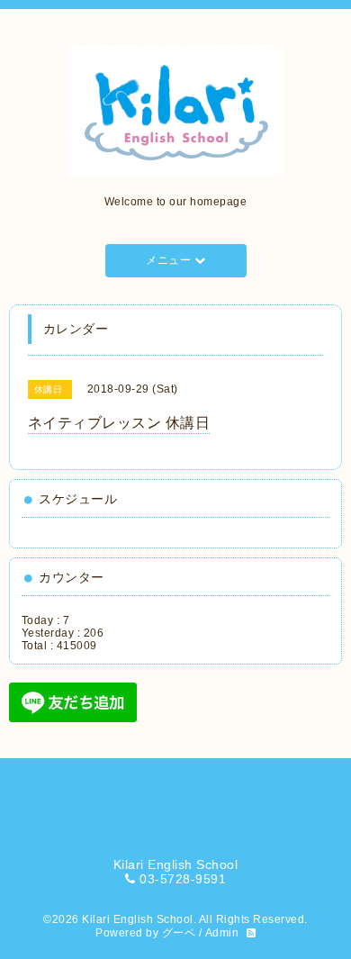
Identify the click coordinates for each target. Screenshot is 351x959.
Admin (222, 933)
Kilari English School (138, 919)
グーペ (179, 933)
